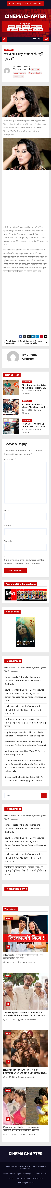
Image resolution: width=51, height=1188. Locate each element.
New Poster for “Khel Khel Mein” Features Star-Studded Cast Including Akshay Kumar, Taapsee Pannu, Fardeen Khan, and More (25, 1074)
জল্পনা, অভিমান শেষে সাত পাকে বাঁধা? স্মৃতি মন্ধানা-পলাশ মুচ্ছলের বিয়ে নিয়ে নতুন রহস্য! (22, 956)
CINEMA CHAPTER (25, 16)
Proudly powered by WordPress (18, 1166)
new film (26, 27)
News (8, 976)
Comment (10, 459)
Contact (39, 1174)
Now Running (37, 1178)
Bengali (9, 918)
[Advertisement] (25, 196)
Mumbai (27, 1178)
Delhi (46, 1174)
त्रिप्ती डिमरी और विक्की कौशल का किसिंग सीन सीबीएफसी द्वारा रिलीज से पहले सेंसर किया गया (23, 710)
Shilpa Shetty (12, 30)
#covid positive (20, 73)
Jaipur (11, 1178)
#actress (35, 69)
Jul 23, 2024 (11, 1020)
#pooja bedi (18, 77)
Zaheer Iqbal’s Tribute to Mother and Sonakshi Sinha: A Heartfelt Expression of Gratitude (24, 680)
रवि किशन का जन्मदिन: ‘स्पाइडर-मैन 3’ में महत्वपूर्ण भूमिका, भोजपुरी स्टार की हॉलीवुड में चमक (25, 723)
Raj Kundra (38, 30)
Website (8, 541)
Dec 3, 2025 (11, 962)
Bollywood (8, 50)
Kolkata (19, 1178)
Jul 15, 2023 (27, 390)
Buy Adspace (28, 1174)
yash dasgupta (26, 30)
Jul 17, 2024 (11, 1134)
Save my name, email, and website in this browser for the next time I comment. (24, 562)
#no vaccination (35, 73)
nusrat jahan (36, 27)
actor (18, 27)
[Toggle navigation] (34, 39)
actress (11, 27)
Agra (19, 1174)
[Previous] (16, 632)
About (12, 1174)
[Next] (34, 632)
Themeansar (25, 1168)
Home (5, 1174)
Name (8, 510)
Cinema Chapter (23, 66)
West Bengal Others (26, 1182)
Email (7, 525)
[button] (40, 39)
